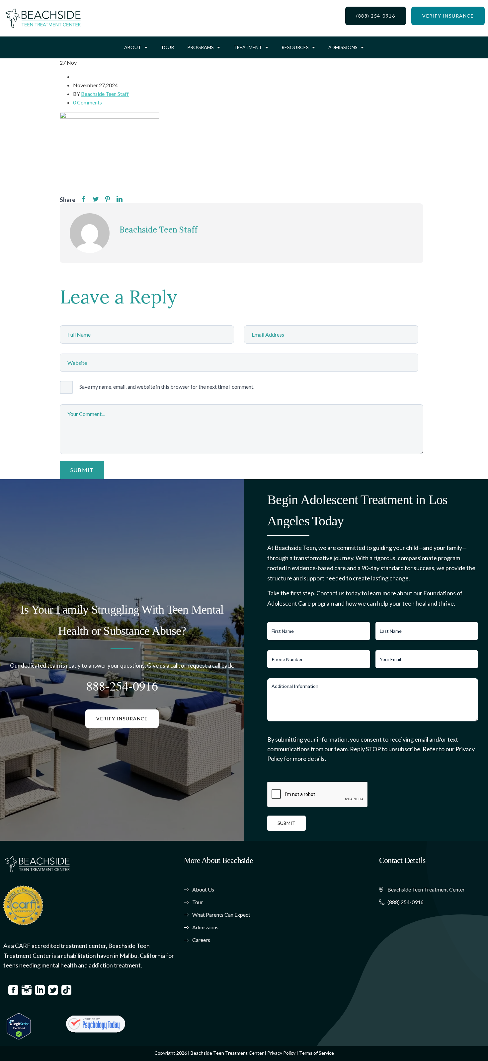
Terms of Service (316, 1053)
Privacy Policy (281, 1053)
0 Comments (87, 102)
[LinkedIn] (119, 199)
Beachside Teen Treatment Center (227, 1053)
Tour (167, 47)
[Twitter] (96, 199)
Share (67, 199)
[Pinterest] (108, 199)
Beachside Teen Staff (105, 94)
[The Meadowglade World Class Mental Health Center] (95, 1024)
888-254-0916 (122, 685)
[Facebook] (84, 199)
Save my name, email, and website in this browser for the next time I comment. (166, 386)
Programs (200, 47)
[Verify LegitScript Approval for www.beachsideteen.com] (19, 1025)
